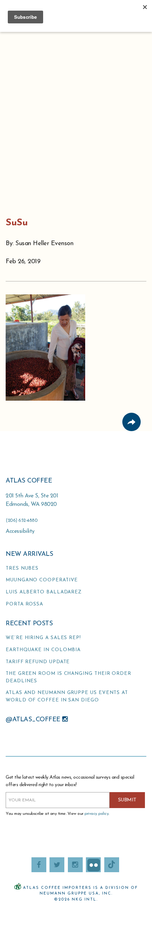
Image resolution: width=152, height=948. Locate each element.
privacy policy (96, 814)
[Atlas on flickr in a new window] (93, 864)
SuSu (17, 223)
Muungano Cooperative (42, 580)
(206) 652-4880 (21, 520)
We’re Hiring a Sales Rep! (43, 638)
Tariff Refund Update (38, 662)
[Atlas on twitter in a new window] (56, 864)
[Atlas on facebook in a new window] (38, 864)
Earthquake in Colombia (43, 650)
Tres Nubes (22, 568)
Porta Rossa (24, 604)
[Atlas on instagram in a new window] (75, 864)
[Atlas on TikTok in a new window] (111, 864)
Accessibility (20, 531)
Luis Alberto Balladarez (44, 592)
